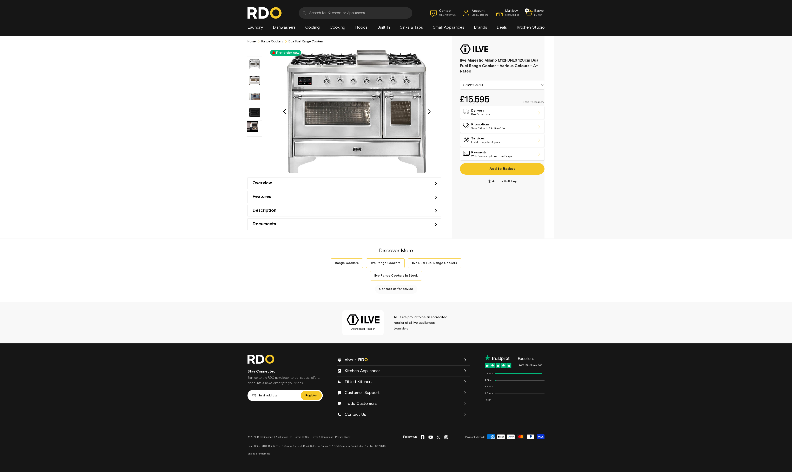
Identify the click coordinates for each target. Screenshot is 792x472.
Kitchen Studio (530, 27)
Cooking (337, 27)
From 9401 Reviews (530, 365)
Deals (502, 27)
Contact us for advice (396, 289)
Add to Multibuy (504, 181)
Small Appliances (448, 27)
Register (311, 395)
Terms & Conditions (322, 437)
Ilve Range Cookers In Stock (396, 275)
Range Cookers (271, 41)
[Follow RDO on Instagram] (446, 437)
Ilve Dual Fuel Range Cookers (434, 263)
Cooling (312, 27)
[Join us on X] (438, 437)
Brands (480, 27)
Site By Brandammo (259, 454)
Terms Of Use (301, 437)
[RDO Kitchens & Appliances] (265, 13)
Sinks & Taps (411, 27)
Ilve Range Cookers (385, 263)
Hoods (361, 27)
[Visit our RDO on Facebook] (422, 437)
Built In (383, 27)
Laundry (255, 27)
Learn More (401, 328)
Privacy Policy (342, 437)
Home (252, 41)
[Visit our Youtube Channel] (430, 437)
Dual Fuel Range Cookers (306, 41)
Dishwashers (284, 27)
